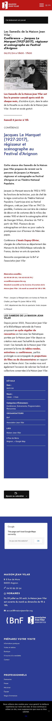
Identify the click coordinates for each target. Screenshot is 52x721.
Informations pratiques (11, 643)
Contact (6, 659)
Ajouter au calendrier (15, 496)
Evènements (22, 406)
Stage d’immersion (10, 695)
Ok (26, 716)
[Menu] (41, 5)
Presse (6, 683)
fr (46, 5)
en (49, 5)
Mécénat (7, 687)
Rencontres (11, 408)
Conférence (11, 406)
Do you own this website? (18, 541)
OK (38, 541)
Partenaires (7, 679)
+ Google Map (19, 441)
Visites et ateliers (10, 647)
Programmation (34, 406)
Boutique (7, 651)
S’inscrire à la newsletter (12, 655)
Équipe (6, 691)
